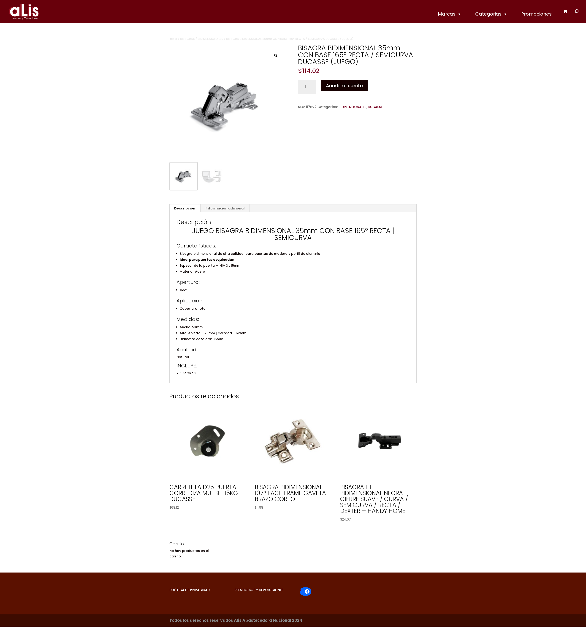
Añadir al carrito (344, 85)
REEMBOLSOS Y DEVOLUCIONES (259, 590)
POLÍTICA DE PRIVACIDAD (189, 590)
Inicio (173, 39)
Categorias (488, 14)
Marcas (447, 14)
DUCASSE (375, 107)
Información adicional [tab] (225, 208)
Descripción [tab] (184, 208)
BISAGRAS (187, 39)
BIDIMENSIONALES (210, 39)
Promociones (536, 14)
